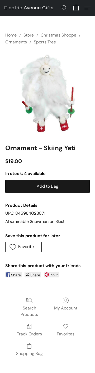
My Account (65, 308)
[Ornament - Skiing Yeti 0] (47, 93)
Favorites (65, 334)
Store (28, 35)
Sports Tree (45, 42)
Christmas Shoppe (58, 35)
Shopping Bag (29, 353)
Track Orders (29, 334)
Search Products (29, 311)
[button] (29, 8)
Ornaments (16, 42)
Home (11, 35)
